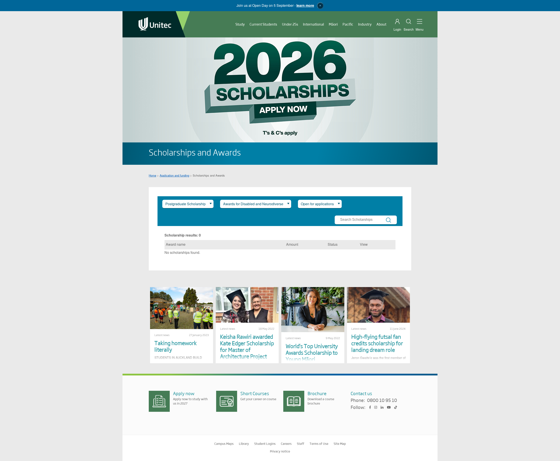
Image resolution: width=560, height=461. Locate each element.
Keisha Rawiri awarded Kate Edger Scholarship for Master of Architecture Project (247, 346)
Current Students (263, 24)
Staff (300, 443)
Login (397, 29)
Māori (333, 24)
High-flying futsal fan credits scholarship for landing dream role (377, 343)
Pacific (348, 24)
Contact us (361, 393)
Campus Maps (224, 443)
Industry (365, 24)
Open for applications (317, 203)
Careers (286, 443)
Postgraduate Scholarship (185, 203)
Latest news (162, 335)
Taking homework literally (175, 346)
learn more (305, 5)
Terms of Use (319, 443)
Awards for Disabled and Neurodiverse (253, 203)
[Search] (388, 220)
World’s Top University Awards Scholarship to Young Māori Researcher (312, 355)
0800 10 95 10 (382, 400)
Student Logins (265, 443)
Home (152, 175)
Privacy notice (280, 451)
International (313, 24)
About (381, 24)
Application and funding (174, 175)
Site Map (340, 443)
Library (244, 443)
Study (240, 24)
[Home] (155, 24)
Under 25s (290, 24)
